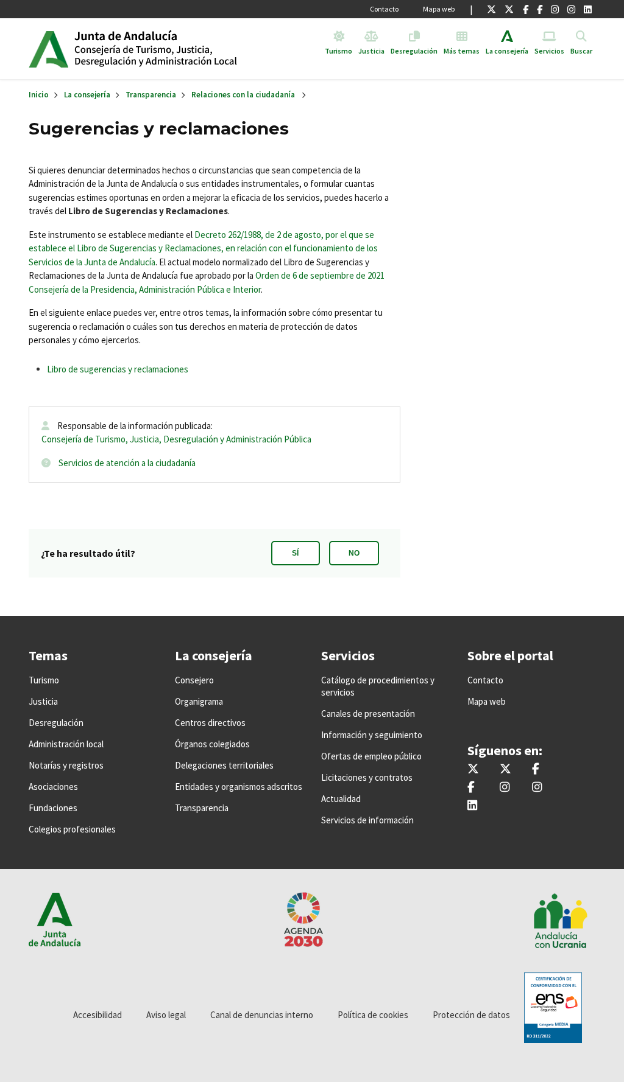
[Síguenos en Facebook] (525, 9)
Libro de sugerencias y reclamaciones (117, 369)
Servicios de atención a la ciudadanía (127, 463)
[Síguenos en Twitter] (491, 9)
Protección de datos (471, 1015)
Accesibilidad (97, 1015)
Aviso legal (166, 1015)
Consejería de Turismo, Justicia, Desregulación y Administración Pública (176, 439)
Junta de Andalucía (48, 48)
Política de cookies (373, 1015)
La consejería (87, 94)
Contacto (384, 8)
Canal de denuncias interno (261, 1015)
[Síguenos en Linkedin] (588, 9)
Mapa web (439, 8)
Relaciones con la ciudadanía (243, 94)
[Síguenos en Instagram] (555, 9)
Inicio (167, 48)
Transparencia (151, 94)
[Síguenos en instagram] (571, 9)
